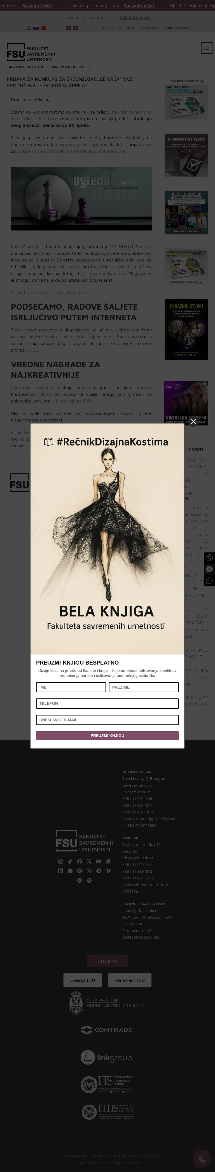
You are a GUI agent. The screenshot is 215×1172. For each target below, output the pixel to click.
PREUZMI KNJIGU (107, 735)
